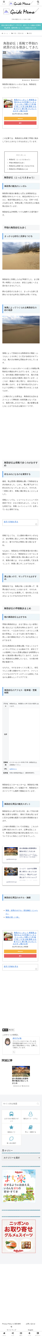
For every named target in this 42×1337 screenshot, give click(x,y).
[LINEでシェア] (6, 719)
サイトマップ (11, 1330)
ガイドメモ (17, 1038)
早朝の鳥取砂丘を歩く (17, 163)
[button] (38, 1103)
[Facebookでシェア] (16, 713)
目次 (18, 155)
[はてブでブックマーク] (25, 713)
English (30, 1330)
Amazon (20, 118)
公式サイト (13, 769)
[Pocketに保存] (35, 713)
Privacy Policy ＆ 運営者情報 (11, 1325)
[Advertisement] (21, 437)
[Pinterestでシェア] (16, 719)
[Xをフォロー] (14, 1052)
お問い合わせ (30, 1324)
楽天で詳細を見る (11, 522)
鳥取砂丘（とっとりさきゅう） (20, 159)
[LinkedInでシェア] (25, 719)
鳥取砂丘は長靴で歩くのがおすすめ (21, 166)
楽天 (20, 123)
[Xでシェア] (6, 713)
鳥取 (6, 1030)
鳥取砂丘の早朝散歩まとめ (18, 169)
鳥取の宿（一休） (13, 917)
